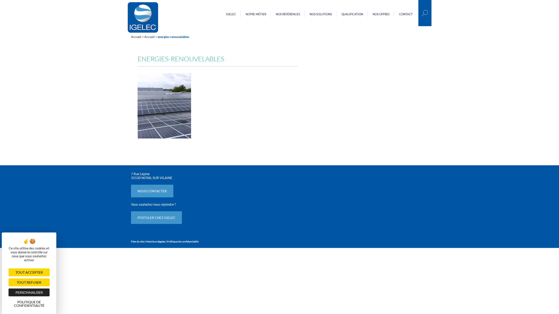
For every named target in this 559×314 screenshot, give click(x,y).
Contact (406, 14)
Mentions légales (155, 241)
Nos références (288, 14)
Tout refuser (29, 282)
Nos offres (381, 14)
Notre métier (256, 14)
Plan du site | (138, 241)
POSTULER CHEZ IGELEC (156, 218)
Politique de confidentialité (182, 241)
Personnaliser (29, 292)
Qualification (352, 14)
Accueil (136, 37)
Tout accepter (29, 272)
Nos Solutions (321, 14)
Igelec (231, 14)
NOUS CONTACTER (152, 191)
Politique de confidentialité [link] (29, 303)
